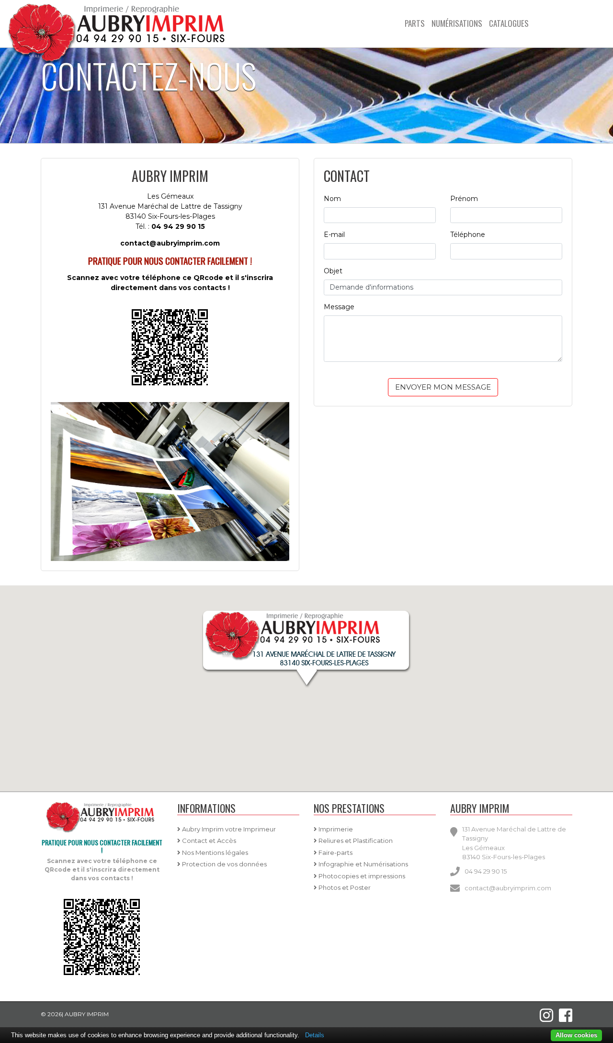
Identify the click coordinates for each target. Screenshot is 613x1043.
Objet (333, 271)
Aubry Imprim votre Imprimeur (228, 829)
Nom (332, 198)
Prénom (464, 198)
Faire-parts (334, 852)
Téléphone (467, 234)
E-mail (334, 234)
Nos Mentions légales (214, 852)
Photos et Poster (344, 887)
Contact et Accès (208, 840)
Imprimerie (335, 829)
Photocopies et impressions (361, 876)
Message (339, 307)
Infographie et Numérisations (362, 864)
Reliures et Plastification (355, 840)
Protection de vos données (224, 864)
